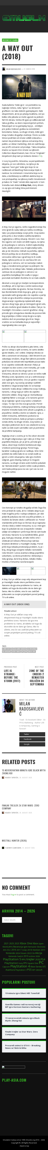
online (32, 956)
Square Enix (32, 963)
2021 (6, 943)
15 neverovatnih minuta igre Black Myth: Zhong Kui (24, 772)
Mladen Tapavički (11, 778)
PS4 (26, 651)
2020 (37, 959)
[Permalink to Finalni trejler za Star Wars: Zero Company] (24, 827)
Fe (40, 156)
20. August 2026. (26, 778)
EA (12, 649)
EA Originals (32, 649)
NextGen (36, 950)
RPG (24, 959)
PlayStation (11, 963)
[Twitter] (32, 2)
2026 (37, 956)
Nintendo (10, 953)
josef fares (16, 651)
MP (33, 970)
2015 (43, 949)
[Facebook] (22, 2)
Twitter (26, 734)
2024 (18, 953)
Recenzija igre (20, 946)
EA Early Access (20, 649)
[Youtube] (37, 2)
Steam (23, 953)
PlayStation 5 (12, 959)
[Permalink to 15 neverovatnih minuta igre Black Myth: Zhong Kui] (24, 792)
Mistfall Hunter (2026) (14, 840)
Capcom (6, 966)
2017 (19, 949)
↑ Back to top (24, 1146)
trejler (30, 959)
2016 (13, 949)
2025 (11, 943)
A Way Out (6, 649)
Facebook (27, 739)
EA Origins (7, 651)
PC (22, 651)
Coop (24, 949)
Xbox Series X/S (38, 966)
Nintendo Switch (15, 956)
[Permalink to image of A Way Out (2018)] (24, 86)
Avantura (10, 969)
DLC (9, 950)
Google (26, 744)
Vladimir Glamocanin (13, 848)
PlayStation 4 (20, 966)
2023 (17, 943)
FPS (25, 963)
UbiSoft (39, 969)
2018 (29, 949)
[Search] (5, 2)
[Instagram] (27, 2)
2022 (29, 953)
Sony (21, 963)
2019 (25, 956)
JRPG (10, 946)
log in (13, 894)
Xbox (35, 943)
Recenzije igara (10, 40)
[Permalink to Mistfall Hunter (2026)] (24, 863)
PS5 (29, 969)
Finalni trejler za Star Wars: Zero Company (20, 807)
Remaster (32, 946)
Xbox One (31, 651)
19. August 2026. (28, 848)
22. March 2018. (29, 69)
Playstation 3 (21, 970)
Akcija (38, 953)
